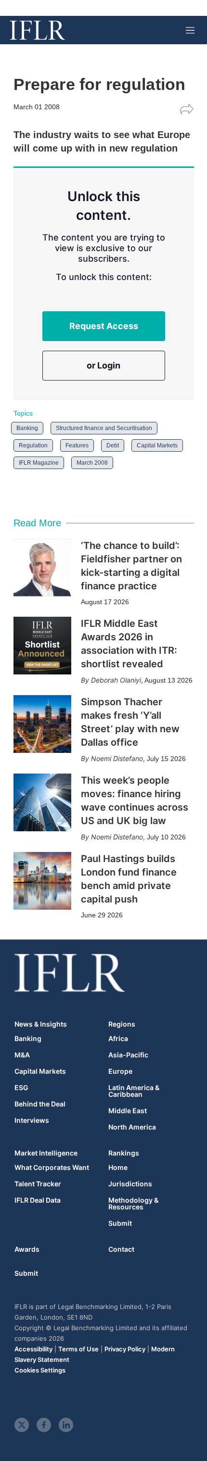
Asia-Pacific (128, 1055)
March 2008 (92, 462)
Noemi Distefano (117, 758)
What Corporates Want (51, 1167)
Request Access (103, 326)
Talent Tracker (37, 1184)
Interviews (31, 1120)
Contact (121, 1249)
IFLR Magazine (39, 462)
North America (132, 1127)
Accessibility (33, 1349)
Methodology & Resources (133, 1203)
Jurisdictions (130, 1184)
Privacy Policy (124, 1349)
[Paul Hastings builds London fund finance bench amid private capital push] (42, 881)
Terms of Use (78, 1349)
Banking (27, 428)
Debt (112, 445)
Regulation (33, 445)
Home (118, 1167)
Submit (120, 1223)
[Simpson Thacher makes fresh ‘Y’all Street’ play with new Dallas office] (42, 724)
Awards (26, 1249)
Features (77, 445)
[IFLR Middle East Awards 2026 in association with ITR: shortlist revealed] (42, 645)
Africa (118, 1038)
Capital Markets (157, 445)
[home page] (37, 30)
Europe (120, 1071)
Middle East (127, 1110)
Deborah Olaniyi (116, 680)
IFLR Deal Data (37, 1200)
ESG (21, 1087)
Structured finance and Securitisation (104, 428)
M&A (22, 1055)
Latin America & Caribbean (133, 1091)
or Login (103, 365)
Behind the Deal (39, 1104)
